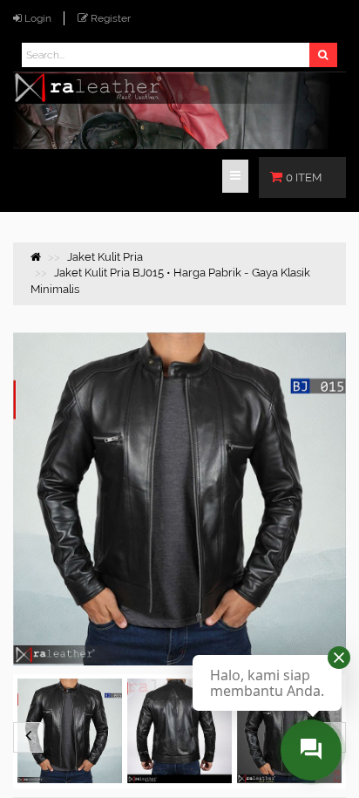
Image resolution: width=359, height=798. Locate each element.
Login (37, 18)
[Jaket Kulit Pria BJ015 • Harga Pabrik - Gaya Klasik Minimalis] (70, 731)
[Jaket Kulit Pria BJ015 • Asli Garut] (179, 731)
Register (111, 18)
